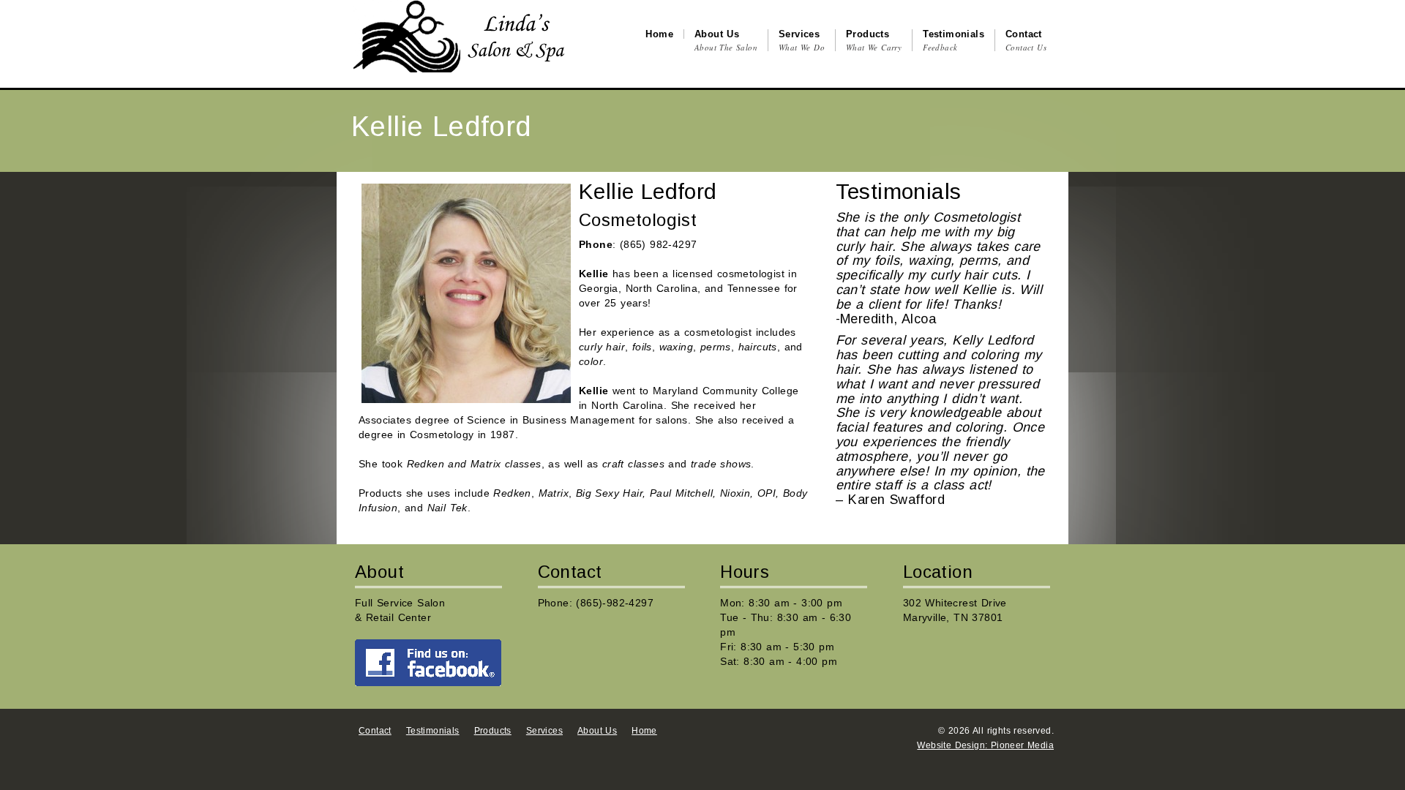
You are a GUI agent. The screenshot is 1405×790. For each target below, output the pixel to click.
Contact (375, 731)
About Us (597, 731)
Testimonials (433, 731)
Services (544, 731)
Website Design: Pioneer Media (985, 745)
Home (644, 731)
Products (493, 731)
